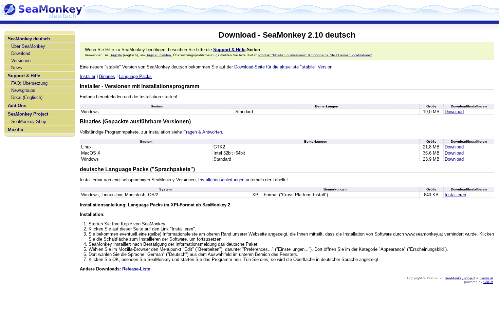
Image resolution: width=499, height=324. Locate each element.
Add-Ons (17, 105)
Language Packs (135, 76)
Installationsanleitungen (221, 179)
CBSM (488, 282)
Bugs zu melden (158, 55)
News (16, 67)
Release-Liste (136, 268)
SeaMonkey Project (28, 114)
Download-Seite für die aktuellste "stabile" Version (283, 66)
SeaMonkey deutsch (29, 38)
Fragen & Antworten (202, 132)
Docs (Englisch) (26, 97)
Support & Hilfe (24, 75)
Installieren (455, 194)
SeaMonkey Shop (28, 121)
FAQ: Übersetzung (29, 83)
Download (20, 53)
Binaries (107, 76)
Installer (87, 76)
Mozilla (15, 129)
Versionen (21, 60)
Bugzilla (116, 55)
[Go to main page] (44, 17)
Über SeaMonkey (28, 46)
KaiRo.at (486, 278)
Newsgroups (23, 90)
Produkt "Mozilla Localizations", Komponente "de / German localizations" (315, 55)
